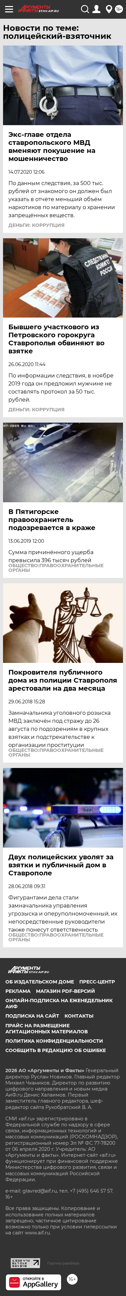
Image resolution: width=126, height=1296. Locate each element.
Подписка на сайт (32, 1016)
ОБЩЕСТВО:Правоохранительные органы (55, 568)
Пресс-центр (97, 982)
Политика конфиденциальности (54, 1041)
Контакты (79, 1016)
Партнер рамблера (63, 1263)
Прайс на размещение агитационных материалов (46, 1029)
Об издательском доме (39, 982)
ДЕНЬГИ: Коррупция (36, 225)
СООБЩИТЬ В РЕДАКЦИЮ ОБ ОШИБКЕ (55, 1050)
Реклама (18, 991)
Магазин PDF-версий (65, 991)
